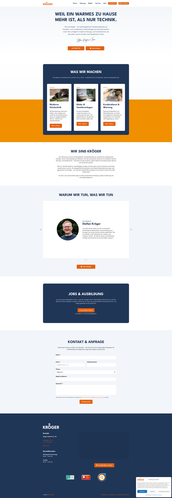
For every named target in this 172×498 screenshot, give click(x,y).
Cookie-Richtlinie (148, 494)
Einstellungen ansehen (164, 491)
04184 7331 (46, 446)
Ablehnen (152, 491)
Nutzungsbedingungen (99, 397)
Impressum (160, 494)
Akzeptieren (142, 491)
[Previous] (41, 229)
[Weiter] (131, 229)
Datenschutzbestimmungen (86, 397)
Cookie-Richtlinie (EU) (123, 494)
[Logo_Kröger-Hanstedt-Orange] (47, 3)
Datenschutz (154, 494)
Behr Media (50, 494)
